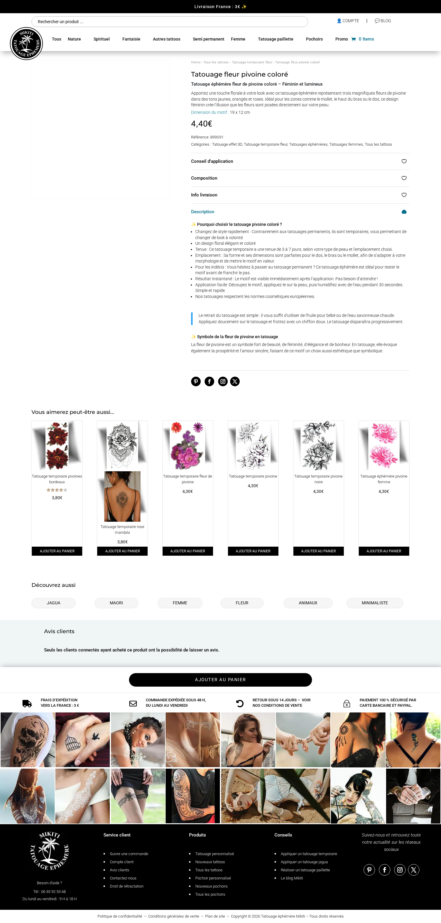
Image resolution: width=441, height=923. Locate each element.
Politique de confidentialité (120, 916)
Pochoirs (314, 39)
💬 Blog (383, 20)
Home (195, 62)
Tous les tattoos (216, 62)
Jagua (53, 602)
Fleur (242, 602)
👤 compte (348, 20)
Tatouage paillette (275, 39)
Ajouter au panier (57, 551)
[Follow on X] (235, 381)
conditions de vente (281, 705)
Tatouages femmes (346, 144)
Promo (341, 39)
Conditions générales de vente (173, 916)
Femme (238, 39)
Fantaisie (131, 39)
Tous (56, 39)
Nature (74, 39)
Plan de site (215, 916)
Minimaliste (375, 602)
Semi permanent (208, 39)
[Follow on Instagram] (223, 381)
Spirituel (102, 39)
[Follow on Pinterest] (196, 381)
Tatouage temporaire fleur (252, 62)
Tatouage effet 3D (227, 144)
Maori (116, 602)
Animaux (308, 602)
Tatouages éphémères (308, 144)
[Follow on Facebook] (209, 381)
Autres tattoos (166, 39)
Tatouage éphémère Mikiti (283, 916)
